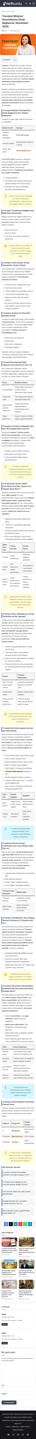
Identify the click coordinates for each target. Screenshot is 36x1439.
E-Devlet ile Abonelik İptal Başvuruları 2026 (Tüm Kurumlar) (9, 1250)
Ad (3, 1385)
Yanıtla (5, 1324)
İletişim (8, 1426)
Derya (5, 31)
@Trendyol (16, 1131)
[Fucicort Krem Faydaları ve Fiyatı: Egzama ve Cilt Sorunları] (9, 1284)
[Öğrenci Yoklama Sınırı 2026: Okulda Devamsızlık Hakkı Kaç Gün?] (26, 1242)
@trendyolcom (17, 1136)
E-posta (5, 1393)
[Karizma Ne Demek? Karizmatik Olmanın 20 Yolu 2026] (26, 1264)
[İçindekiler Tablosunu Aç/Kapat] (14, 60)
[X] (11, 1224)
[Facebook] (6, 1224)
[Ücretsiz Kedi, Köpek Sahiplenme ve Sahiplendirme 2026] (9, 1264)
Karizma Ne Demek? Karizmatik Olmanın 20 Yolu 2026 (26, 1272)
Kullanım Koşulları (18, 1430)
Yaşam (13, 11)
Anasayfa (6, 11)
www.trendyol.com (23, 150)
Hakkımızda (15, 1426)
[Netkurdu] (13, 3)
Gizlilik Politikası (25, 1426)
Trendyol (15, 1142)
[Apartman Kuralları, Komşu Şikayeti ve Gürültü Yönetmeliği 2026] (26, 1284)
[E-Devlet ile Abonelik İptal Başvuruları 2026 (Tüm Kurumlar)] (9, 1242)
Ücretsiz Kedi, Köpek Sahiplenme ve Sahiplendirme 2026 (9, 1272)
